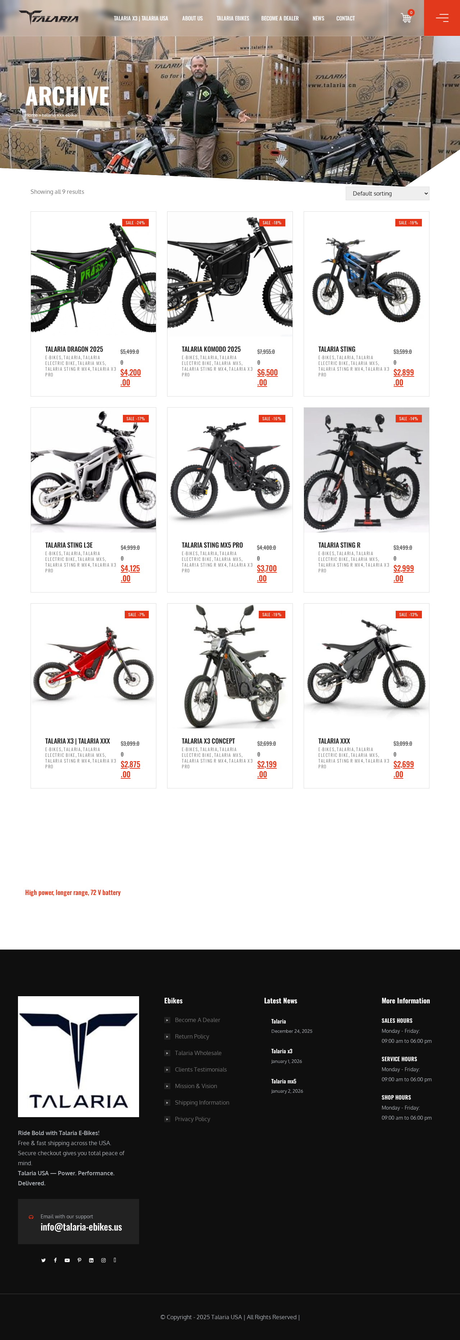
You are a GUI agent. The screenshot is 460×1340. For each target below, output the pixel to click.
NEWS (318, 18)
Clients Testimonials (201, 1069)
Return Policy (192, 1036)
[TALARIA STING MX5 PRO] (230, 470)
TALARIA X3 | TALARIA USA (141, 18)
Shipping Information (202, 1102)
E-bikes (53, 357)
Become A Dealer (197, 1019)
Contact (345, 18)
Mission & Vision (196, 1086)
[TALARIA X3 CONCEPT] (230, 666)
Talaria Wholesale (198, 1052)
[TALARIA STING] (366, 274)
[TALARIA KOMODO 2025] (230, 274)
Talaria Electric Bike (73, 360)
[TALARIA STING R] (366, 470)
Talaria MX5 (91, 363)
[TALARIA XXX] (366, 666)
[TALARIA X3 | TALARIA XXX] (93, 666)
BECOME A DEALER (280, 18)
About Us (192, 18)
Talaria (72, 357)
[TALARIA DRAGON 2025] (93, 274)
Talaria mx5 (283, 1081)
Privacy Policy (192, 1119)
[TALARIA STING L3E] (93, 470)
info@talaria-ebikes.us (81, 1226)
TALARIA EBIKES (233, 18)
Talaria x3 (282, 1051)
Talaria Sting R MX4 (67, 369)
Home (31, 115)
